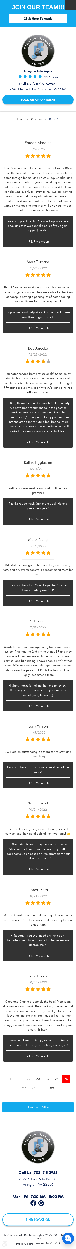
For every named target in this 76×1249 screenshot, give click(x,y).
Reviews (36, 119)
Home (20, 119)
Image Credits (25, 1243)
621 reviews (51, 77)
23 (38, 1079)
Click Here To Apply (38, 18)
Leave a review (38, 1107)
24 (47, 1079)
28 (33, 1088)
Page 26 (54, 119)
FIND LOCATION (38, 1219)
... (19, 1079)
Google (41, 1202)
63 (52, 1088)
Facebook (33, 1202)
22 (29, 1079)
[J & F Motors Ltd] (38, 51)
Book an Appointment (38, 100)
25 (57, 1079)
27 (24, 1088)
